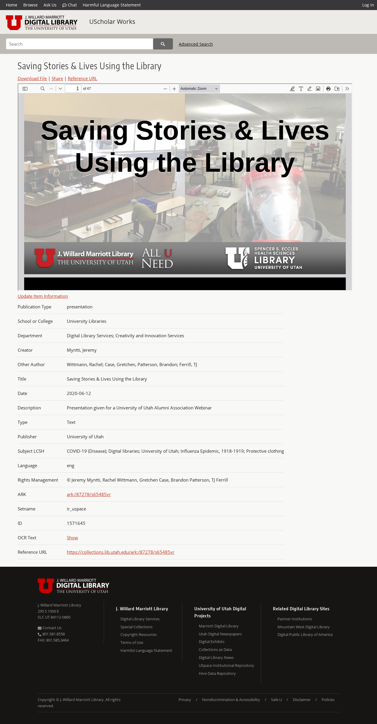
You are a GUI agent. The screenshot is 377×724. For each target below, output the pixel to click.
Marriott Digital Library (219, 626)
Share (57, 78)
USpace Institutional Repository (226, 665)
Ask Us (50, 5)
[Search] (163, 43)
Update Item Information (43, 296)
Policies (328, 699)
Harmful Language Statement (112, 5)
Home (11, 5)
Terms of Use (131, 642)
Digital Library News (216, 657)
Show (72, 537)
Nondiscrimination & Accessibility (231, 699)
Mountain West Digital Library (303, 626)
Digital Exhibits (211, 641)
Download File (32, 78)
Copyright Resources (138, 634)
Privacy (184, 699)
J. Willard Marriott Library (59, 605)
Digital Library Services (140, 618)
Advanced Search (196, 44)
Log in (368, 5)
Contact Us (52, 627)
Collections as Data (215, 649)
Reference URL (82, 78)
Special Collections (136, 626)
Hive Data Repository (217, 673)
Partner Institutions (294, 618)
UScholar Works (112, 21)
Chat (72, 5)
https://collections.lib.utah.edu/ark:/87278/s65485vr (120, 552)
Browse (30, 5)
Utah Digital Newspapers (220, 634)
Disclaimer (302, 699)
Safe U (276, 699)
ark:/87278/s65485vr (89, 494)
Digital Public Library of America (305, 634)
